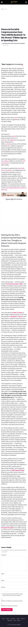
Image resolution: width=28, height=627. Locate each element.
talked (16, 117)
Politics (7, 618)
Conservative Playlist (15, 624)
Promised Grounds (7, 528)
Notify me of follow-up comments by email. (11, 601)
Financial (23, 618)
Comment (4, 555)
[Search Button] (26, 2)
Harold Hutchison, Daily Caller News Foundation (13, 43)
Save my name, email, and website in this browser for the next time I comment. (13, 594)
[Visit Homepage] (13, 2)
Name (3, 573)
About (3, 618)
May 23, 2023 (5, 45)
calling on (6, 161)
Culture (18, 618)
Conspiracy (13, 618)
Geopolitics (9, 620)
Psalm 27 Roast (17, 312)
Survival (18, 620)
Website (3, 587)
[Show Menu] (2, 2)
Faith (15, 620)
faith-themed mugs (17, 470)
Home (2, 9)
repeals (8, 144)
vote (5, 140)
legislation (13, 140)
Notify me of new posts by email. (9, 605)
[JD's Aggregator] (14, 194)
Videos (6, 9)
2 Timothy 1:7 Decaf (16, 316)
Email (3, 580)
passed (14, 136)
